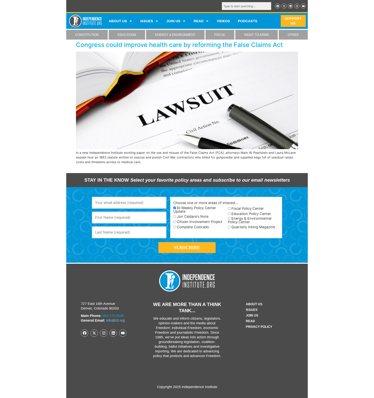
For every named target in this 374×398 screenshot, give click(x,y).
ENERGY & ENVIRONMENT (175, 34)
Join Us (252, 315)
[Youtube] (303, 6)
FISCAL (219, 34)
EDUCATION (127, 34)
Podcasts (247, 21)
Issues (146, 21)
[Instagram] (296, 6)
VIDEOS (223, 21)
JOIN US (173, 21)
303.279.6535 (113, 316)
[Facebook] (277, 6)
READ (199, 21)
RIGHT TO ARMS (256, 34)
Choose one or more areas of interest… (205, 203)
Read (250, 321)
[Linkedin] (290, 6)
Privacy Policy (259, 326)
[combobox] (246, 6)
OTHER (293, 34)
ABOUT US (118, 21)
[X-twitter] (284, 6)
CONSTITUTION (87, 34)
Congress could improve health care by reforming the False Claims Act (179, 45)
